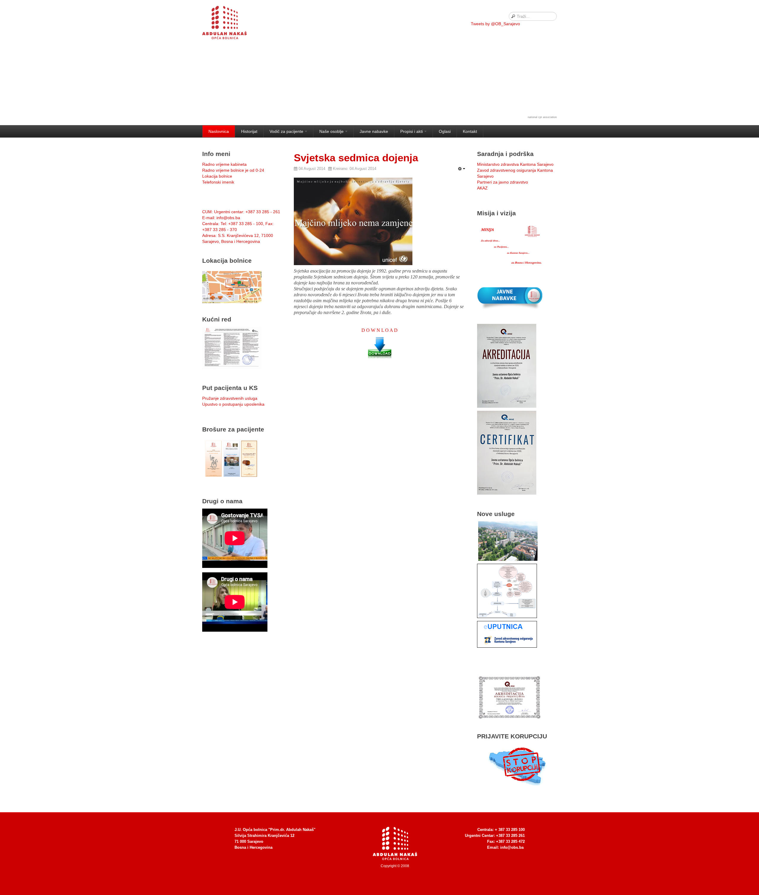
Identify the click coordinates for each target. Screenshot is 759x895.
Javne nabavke (374, 131)
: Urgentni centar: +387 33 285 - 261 (241, 211)
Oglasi (445, 131)
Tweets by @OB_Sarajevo (495, 23)
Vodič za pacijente (286, 131)
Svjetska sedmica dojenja (356, 157)
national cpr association (542, 117)
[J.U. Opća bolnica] (231, 24)
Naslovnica (218, 131)
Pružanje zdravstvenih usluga (229, 398)
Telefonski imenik (218, 182)
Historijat (249, 131)
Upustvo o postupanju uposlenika (233, 404)
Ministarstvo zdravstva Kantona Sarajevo (515, 164)
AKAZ (482, 188)
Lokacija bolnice (217, 176)
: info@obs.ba (221, 217)
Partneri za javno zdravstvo (502, 182)
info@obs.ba (512, 847)
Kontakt (470, 131)
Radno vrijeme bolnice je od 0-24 (233, 170)
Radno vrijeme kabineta (224, 164)
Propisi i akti (411, 131)
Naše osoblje (331, 131)
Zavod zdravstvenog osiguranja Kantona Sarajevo (515, 173)
